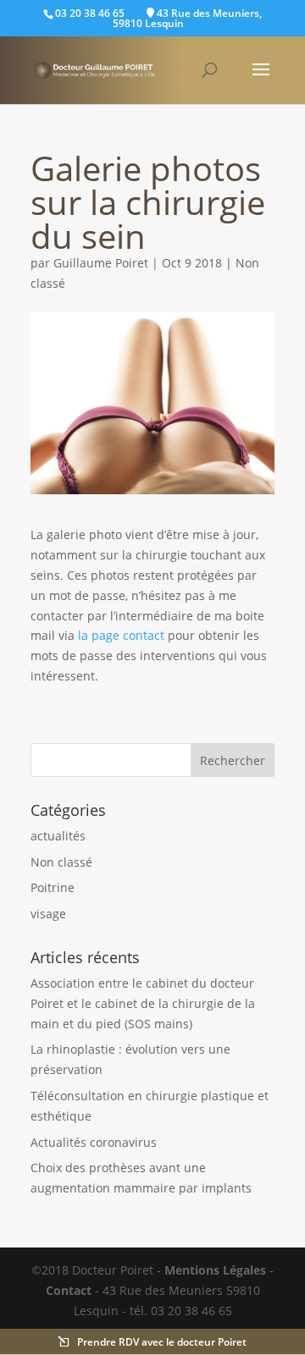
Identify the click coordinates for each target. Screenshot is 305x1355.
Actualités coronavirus (93, 1142)
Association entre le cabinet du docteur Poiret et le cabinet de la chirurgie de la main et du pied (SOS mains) (142, 1003)
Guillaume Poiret (100, 263)
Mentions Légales (215, 1270)
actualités (58, 836)
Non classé (61, 862)
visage (48, 914)
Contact (69, 1290)
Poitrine (52, 887)
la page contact (121, 635)
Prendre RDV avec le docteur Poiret (162, 1342)
